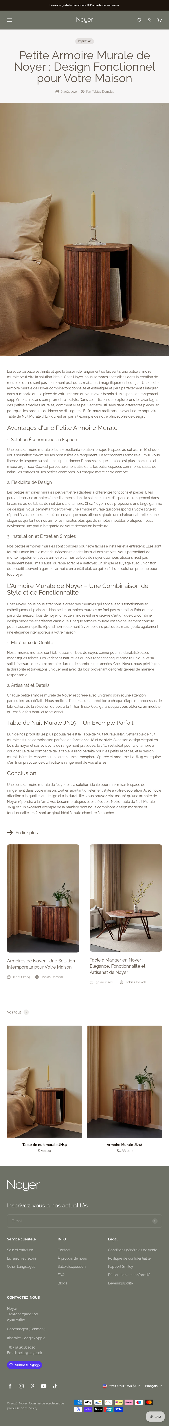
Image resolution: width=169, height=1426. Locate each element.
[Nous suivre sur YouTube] (44, 1386)
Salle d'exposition (72, 1266)
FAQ (61, 1275)
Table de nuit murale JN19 (44, 1145)
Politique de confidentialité (129, 1258)
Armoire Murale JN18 (124, 1145)
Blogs (62, 1283)
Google (28, 1338)
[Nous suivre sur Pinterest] (32, 1386)
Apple (40, 1338)
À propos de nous (72, 1258)
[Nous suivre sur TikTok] (55, 1386)
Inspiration (84, 41)
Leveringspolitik (120, 1283)
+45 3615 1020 (24, 1347)
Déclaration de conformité (129, 1275)
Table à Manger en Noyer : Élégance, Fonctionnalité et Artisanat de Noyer (117, 966)
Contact (64, 1250)
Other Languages (21, 1266)
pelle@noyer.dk (30, 1353)
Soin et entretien (20, 1250)
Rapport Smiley (120, 1266)
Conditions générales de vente (132, 1250)
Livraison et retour (22, 1258)
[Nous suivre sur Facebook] (10, 1386)
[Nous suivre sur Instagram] (21, 1386)
